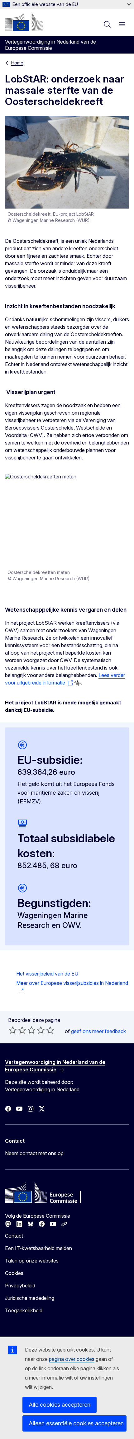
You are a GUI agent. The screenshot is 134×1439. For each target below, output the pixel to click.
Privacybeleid (20, 1285)
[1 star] (12, 1030)
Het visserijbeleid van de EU (47, 974)
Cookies (14, 1273)
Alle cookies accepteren (59, 1404)
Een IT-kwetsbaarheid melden (38, 1248)
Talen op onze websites (32, 1261)
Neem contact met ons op (34, 1153)
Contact (14, 1236)
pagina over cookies (71, 1359)
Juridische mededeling (29, 1298)
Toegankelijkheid (23, 1310)
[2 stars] (17, 1030)
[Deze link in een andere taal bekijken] (77, 683)
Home (17, 62)
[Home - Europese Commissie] (24, 21)
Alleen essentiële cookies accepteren (76, 1423)
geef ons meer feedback (98, 1031)
